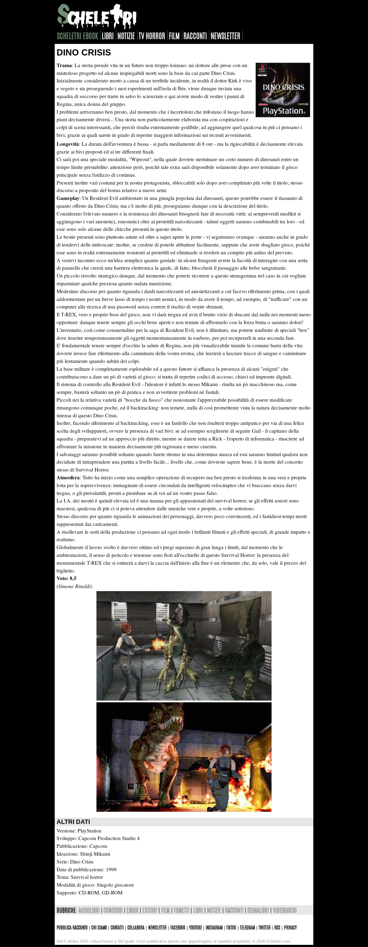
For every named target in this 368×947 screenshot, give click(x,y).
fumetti (181, 910)
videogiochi (285, 910)
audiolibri (89, 910)
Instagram (214, 927)
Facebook (177, 927)
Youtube (195, 927)
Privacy (290, 927)
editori (150, 910)
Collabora (135, 927)
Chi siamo (99, 927)
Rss (277, 927)
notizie (126, 35)
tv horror (152, 35)
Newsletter (157, 927)
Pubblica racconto (72, 927)
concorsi (113, 910)
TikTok (231, 927)
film (174, 35)
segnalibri (258, 910)
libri (108, 35)
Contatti (117, 927)
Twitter (264, 927)
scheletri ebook (77, 35)
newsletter (225, 35)
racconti (195, 35)
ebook (132, 910)
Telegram (247, 927)
